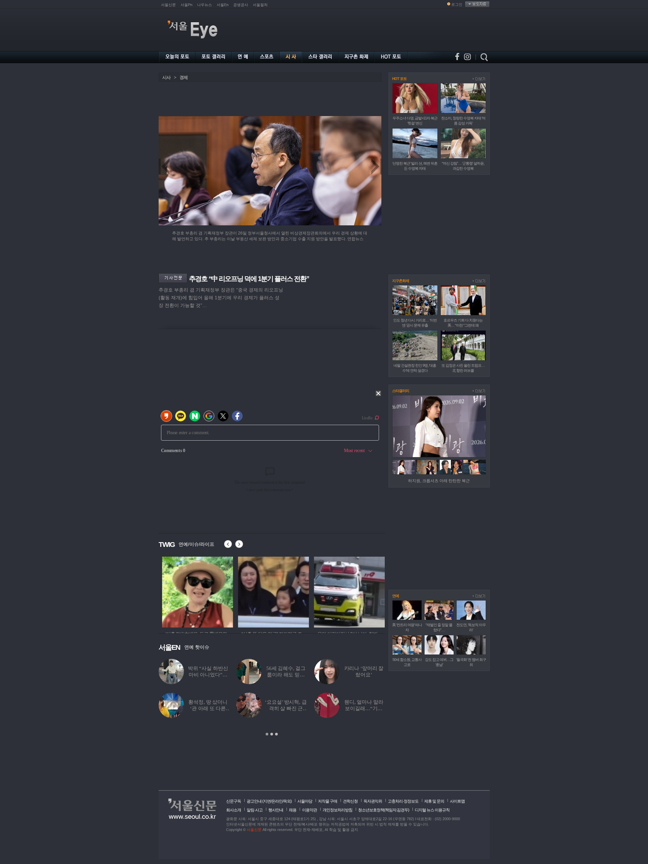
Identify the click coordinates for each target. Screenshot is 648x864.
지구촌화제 (400, 281)
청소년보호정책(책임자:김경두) (383, 810)
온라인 (276, 801)
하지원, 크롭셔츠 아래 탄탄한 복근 (439, 480)
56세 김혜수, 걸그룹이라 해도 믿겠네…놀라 (285, 675)
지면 (267, 801)
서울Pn (186, 5)
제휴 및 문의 (434, 801)
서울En (222, 5)
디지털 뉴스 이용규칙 (432, 810)
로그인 (456, 4)
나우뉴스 (204, 5)
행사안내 (275, 810)
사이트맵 (457, 801)
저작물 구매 (327, 801)
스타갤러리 (400, 391)
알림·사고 (255, 810)
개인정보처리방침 (337, 810)
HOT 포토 (399, 79)
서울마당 (304, 801)
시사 (166, 77)
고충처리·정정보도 (403, 801)
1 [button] (267, 734)
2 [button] (271, 734)
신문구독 (233, 801)
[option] (194, 591)
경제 (184, 77)
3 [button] (276, 734)
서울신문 (168, 5)
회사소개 (233, 810)
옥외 (287, 801)
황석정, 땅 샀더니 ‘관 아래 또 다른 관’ (207, 708)
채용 (292, 810)
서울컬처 (260, 5)
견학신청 (350, 801)
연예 (395, 596)
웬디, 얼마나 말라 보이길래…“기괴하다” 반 (363, 708)
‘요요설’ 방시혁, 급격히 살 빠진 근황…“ (285, 708)
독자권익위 (372, 801)
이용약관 (309, 810)
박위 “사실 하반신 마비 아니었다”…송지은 (208, 675)
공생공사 (240, 5)
